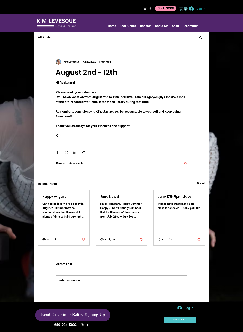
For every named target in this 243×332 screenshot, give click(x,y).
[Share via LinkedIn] (74, 152)
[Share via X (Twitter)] (66, 152)
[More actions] (185, 62)
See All (201, 183)
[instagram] (145, 8)
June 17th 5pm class (174, 196)
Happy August (54, 196)
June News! (109, 196)
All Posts (44, 37)
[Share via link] (83, 152)
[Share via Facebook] (57, 152)
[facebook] (150, 8)
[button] (184, 9)
